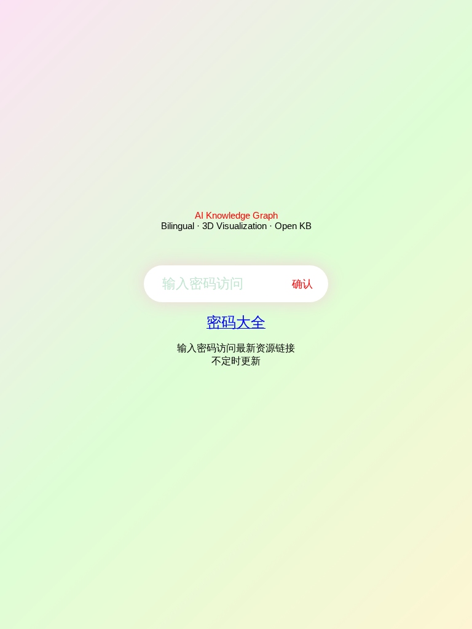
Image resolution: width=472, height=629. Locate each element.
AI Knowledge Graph (236, 215)
